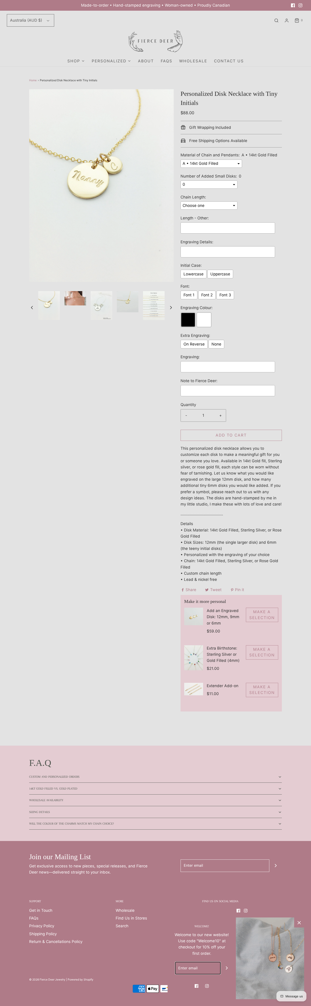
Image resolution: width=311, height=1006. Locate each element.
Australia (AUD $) (26, 20)
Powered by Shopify (80, 979)
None (216, 344)
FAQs (166, 61)
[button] (32, 307)
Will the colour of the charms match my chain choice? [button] (71, 823)
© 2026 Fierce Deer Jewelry (47, 979)
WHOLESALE (193, 61)
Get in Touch (40, 910)
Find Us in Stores (131, 918)
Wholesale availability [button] (46, 800)
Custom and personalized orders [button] (54, 776)
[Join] (275, 865)
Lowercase (194, 274)
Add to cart (231, 435)
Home (33, 80)
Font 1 (189, 295)
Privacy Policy (41, 926)
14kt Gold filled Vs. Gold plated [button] (53, 788)
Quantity (188, 404)
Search (122, 926)
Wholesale (125, 910)
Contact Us (229, 61)
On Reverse (194, 344)
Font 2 (207, 295)
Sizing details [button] (39, 812)
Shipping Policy (43, 934)
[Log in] (286, 20)
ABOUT (146, 61)
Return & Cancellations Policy (55, 941)
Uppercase (220, 274)
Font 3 (225, 295)
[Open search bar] (276, 20)
